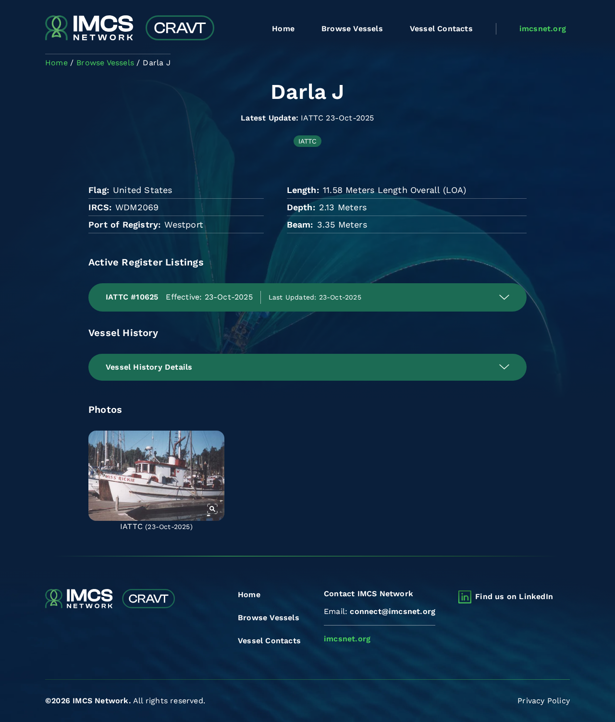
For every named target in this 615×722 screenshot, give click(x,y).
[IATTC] (156, 476)
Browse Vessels (352, 28)
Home (283, 28)
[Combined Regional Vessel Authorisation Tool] (129, 28)
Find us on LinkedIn (514, 596)
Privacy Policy (543, 700)
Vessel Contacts (441, 28)
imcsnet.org (542, 28)
